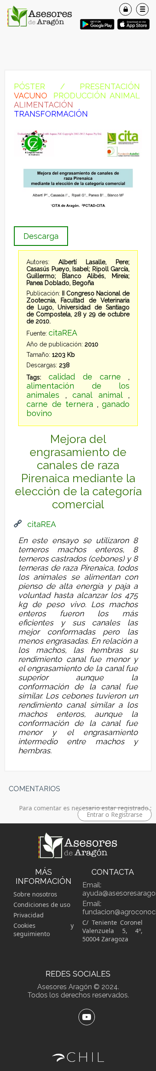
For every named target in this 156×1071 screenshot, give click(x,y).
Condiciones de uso (41, 904)
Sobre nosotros (35, 894)
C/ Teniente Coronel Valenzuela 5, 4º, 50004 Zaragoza (112, 930)
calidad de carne (85, 376)
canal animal (97, 395)
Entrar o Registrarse (115, 814)
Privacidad (28, 915)
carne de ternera (59, 404)
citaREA (63, 332)
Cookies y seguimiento (43, 929)
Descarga (40, 236)
